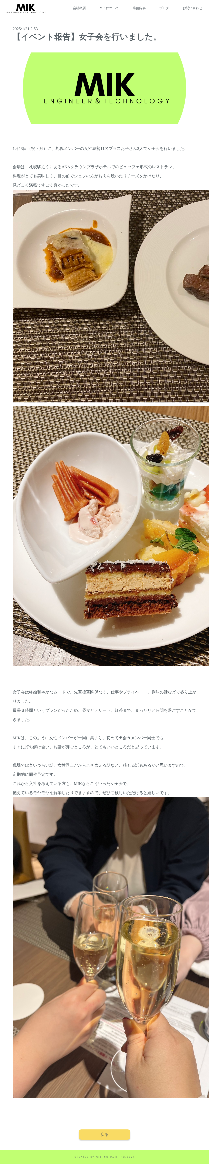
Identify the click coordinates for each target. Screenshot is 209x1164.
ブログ (164, 8)
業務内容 (139, 8)
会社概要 (79, 8)
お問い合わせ (192, 8)
